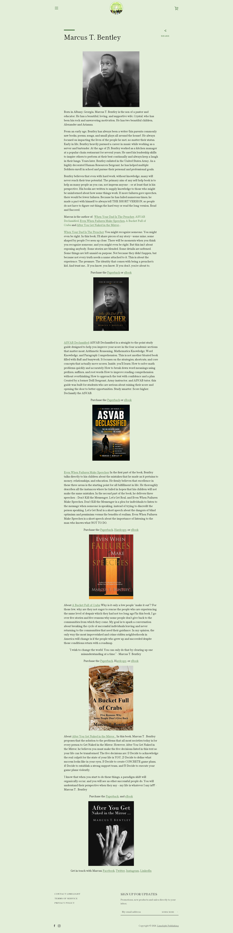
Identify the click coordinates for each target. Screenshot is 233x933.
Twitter (120, 870)
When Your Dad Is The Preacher (114, 216)
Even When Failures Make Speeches (102, 221)
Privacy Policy (64, 902)
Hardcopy (120, 530)
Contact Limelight (67, 893)
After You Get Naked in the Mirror (98, 225)
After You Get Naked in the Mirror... (94, 736)
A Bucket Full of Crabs (86, 605)
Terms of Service (66, 898)
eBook (128, 272)
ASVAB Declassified (76, 342)
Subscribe (168, 912)
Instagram (132, 870)
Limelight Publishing (168, 925)
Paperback (113, 272)
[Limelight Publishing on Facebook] (54, 925)
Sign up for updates (139, 894)
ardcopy (121, 661)
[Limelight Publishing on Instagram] (59, 925)
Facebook (109, 870)
